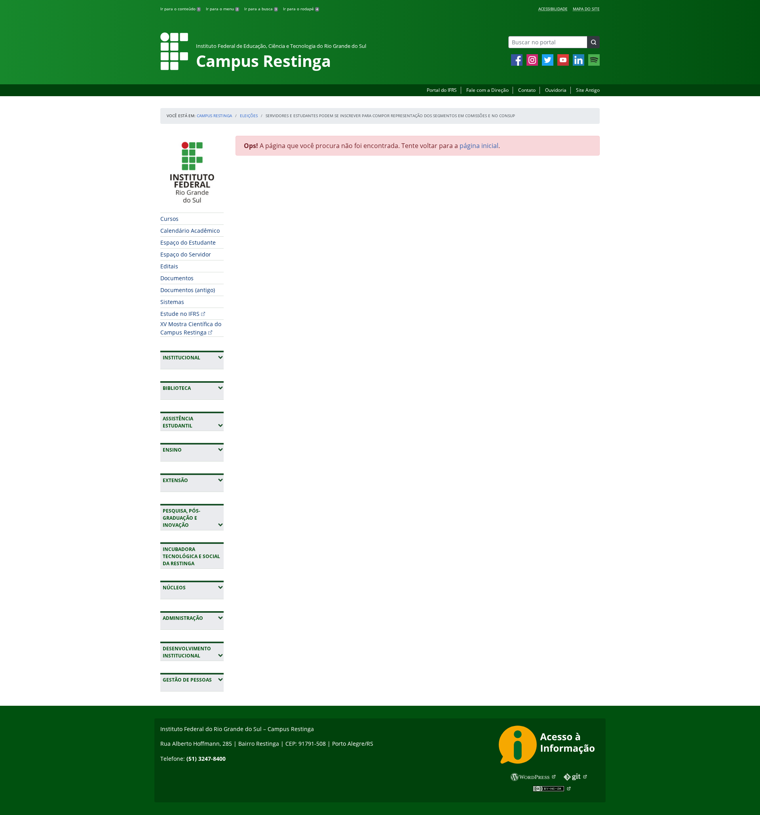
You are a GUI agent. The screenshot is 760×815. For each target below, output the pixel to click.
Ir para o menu (222, 8)
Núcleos (193, 587)
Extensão (193, 480)
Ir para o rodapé (300, 8)
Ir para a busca (260, 8)
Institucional (193, 357)
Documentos (177, 278)
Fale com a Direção (487, 90)
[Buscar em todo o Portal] (593, 42)
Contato (527, 90)
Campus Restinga (214, 115)
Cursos (169, 218)
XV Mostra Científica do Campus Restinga (190, 328)
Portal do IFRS (442, 90)
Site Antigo (588, 90)
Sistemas (172, 302)
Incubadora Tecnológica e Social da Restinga (191, 556)
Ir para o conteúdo (180, 8)
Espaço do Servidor (185, 254)
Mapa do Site (586, 8)
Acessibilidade (553, 8)
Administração (193, 617)
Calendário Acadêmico (190, 230)
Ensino (193, 449)
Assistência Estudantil (193, 422)
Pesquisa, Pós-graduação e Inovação (193, 517)
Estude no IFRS (180, 313)
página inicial (479, 145)
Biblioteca (193, 387)
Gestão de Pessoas (193, 679)
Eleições (249, 115)
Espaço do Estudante (188, 242)
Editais (169, 266)
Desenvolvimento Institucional (193, 652)
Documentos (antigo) (187, 290)
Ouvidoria (555, 90)
